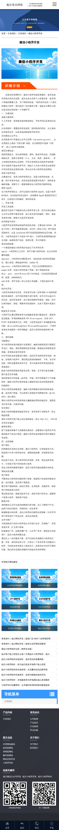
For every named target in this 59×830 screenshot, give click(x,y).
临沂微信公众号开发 (12, 776)
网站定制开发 (9, 759)
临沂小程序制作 (45, 776)
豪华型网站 (8, 755)
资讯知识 (34, 712)
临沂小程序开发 (29, 776)
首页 (3, 33)
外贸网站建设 (9, 744)
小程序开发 (8, 763)
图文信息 (7, 737)
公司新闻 (34, 719)
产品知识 (34, 722)
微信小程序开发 (35, 33)
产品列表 (7, 712)
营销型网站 (8, 751)
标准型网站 (8, 748)
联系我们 (34, 748)
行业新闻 (34, 726)
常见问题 (34, 730)
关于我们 (34, 744)
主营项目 (12, 33)
